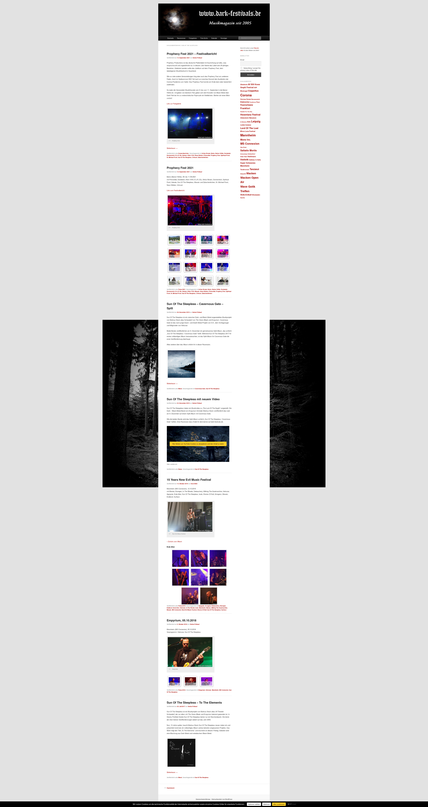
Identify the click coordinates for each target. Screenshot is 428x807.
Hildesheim (244, 118)
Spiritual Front (225, 155)
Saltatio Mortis (248, 150)
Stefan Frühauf (197, 58)
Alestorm (243, 84)
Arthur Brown (206, 153)
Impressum (171, 788)
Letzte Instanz (245, 125)
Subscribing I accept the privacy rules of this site (250, 69)
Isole (196, 608)
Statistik (244, 159)
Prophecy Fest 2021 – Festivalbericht (192, 54)
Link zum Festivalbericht (175, 190)
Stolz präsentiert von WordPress (222, 799)
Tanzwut (254, 169)
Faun (258, 102)
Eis (181, 155)
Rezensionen (181, 38)
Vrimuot (194, 157)
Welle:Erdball (245, 194)
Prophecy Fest (215, 155)
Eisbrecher (245, 102)
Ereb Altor (176, 608)
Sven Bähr (194, 484)
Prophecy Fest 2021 (180, 168)
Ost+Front (243, 147)
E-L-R (177, 155)
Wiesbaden (256, 195)
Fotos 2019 (181, 606)
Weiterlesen (172, 148)
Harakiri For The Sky (246, 111)
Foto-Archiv (204, 38)
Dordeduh (227, 153)
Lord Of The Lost (249, 128)
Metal (180, 389)
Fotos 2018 (181, 690)
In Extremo (243, 122)
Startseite (170, 38)
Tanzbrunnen (244, 169)
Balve (213, 153)
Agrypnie (201, 606)
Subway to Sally (255, 160)
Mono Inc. (245, 139)
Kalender (214, 38)
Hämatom (252, 118)
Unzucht (243, 174)
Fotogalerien (193, 38)
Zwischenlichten (203, 157)
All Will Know (254, 84)
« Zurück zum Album (174, 541)
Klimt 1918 (190, 155)
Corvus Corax (245, 99)
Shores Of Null (202, 610)
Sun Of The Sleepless (184, 157)
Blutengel (244, 91)
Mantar (208, 608)
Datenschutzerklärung (203, 799)
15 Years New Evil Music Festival (189, 479)
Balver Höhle (219, 153)
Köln (249, 122)
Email (242, 60)
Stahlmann (252, 156)
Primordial (207, 155)
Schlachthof (251, 154)
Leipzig (255, 121)
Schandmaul (244, 154)
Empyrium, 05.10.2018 (181, 620)
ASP (255, 87)
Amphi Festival (247, 87)
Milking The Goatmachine (219, 608)
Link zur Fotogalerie (174, 103)
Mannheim (202, 608)
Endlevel (169, 608)
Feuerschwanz (246, 105)
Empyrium (202, 690)
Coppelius (253, 90)
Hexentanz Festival (250, 114)
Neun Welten (199, 155)
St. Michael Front (172, 157)
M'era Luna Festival (247, 131)
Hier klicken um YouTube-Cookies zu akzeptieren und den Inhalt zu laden (198, 444)
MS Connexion (176, 610)
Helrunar (183, 608)
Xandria (242, 198)
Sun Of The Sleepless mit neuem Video (193, 399)
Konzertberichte (183, 153)
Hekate (184, 155)
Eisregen (223, 606)
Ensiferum (253, 102)
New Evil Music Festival (189, 610)
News (180, 469)
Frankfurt (245, 108)
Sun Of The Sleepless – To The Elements (194, 702)
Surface (223, 610)
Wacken (251, 173)
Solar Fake (243, 157)
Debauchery (215, 606)
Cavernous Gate (200, 389)
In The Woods (190, 608)
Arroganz (208, 606)
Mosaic (197, 291)
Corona (246, 95)
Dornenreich (171, 155)
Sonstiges (224, 38)
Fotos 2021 (181, 289)
